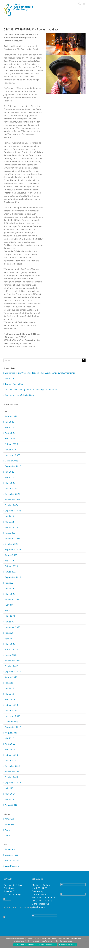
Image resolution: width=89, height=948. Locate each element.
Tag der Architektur (14, 384)
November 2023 (12, 538)
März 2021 (10, 616)
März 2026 (10, 438)
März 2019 (10, 699)
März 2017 (10, 793)
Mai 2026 (9, 427)
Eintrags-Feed (11, 855)
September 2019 (13, 671)
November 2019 (12, 660)
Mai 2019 (9, 694)
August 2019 (11, 677)
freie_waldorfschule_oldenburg (18, 907)
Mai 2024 (9, 521)
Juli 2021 (9, 605)
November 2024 (12, 499)
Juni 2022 (9, 588)
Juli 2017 (9, 788)
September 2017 (13, 782)
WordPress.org (12, 866)
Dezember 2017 (12, 766)
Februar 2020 (11, 649)
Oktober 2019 (11, 666)
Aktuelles (9, 818)
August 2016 (11, 805)
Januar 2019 (11, 710)
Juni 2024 (9, 516)
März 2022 (10, 594)
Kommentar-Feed (13, 860)
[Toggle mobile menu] (84, 3)
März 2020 (10, 644)
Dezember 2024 (12, 494)
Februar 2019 (11, 705)
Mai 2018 (9, 738)
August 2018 (11, 732)
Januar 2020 (11, 655)
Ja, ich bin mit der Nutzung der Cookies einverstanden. (35, 944)
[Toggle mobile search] (79, 3)
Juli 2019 (9, 682)
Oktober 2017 (11, 777)
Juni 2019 (9, 688)
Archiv (8, 830)
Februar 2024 (11, 527)
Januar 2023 (11, 571)
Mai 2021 (9, 610)
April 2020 (10, 638)
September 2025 (13, 466)
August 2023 (11, 555)
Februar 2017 (11, 799)
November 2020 (12, 627)
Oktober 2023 (11, 544)
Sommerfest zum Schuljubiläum (19, 395)
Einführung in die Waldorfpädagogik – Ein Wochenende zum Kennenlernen (40, 372)
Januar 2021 (11, 621)
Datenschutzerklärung (67, 944)
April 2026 (10, 433)
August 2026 (11, 416)
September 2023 (13, 549)
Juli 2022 (9, 582)
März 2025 (10, 483)
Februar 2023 (11, 566)
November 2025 (12, 455)
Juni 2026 (9, 422)
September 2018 (13, 727)
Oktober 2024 (11, 505)
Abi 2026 (9, 378)
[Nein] (86, 942)
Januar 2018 (11, 760)
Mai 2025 (9, 477)
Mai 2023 (9, 560)
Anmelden (10, 849)
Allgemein (9, 824)
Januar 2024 (11, 533)
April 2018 (10, 743)
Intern (7, 835)
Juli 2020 (9, 632)
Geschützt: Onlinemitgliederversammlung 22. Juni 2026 (31, 389)
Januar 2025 (11, 488)
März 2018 (10, 749)
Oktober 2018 (11, 721)
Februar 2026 (11, 444)
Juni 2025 (9, 471)
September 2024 (13, 510)
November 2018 (12, 716)
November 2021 (12, 599)
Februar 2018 (11, 755)
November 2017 (12, 771)
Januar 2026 (11, 449)
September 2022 (13, 577)
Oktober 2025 (11, 460)
